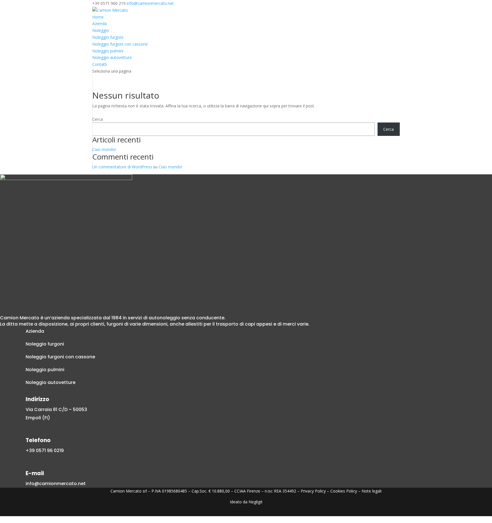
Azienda (99, 23)
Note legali (372, 491)
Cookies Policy (343, 491)
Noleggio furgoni (107, 37)
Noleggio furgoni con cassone (120, 44)
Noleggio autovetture (112, 57)
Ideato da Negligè (246, 501)
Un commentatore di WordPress (122, 166)
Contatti (99, 64)
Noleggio (100, 30)
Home (98, 17)
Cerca (97, 119)
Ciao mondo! (104, 149)
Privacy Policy (313, 491)
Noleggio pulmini (107, 51)
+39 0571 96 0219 (45, 450)
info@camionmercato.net (56, 483)
